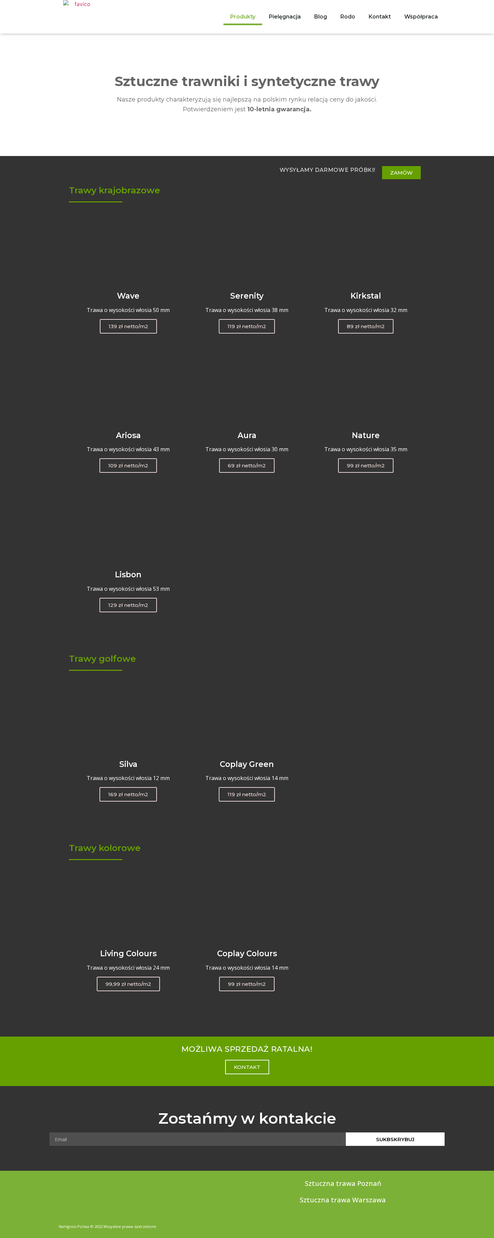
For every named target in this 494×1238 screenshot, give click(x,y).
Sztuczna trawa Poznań (343, 1183)
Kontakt (380, 16)
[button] (401, 172)
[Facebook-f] (407, 1224)
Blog (320, 16)
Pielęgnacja (285, 16)
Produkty (242, 16)
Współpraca (421, 16)
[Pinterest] (432, 1224)
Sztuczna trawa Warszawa (343, 1199)
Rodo (347, 16)
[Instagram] (419, 1224)
